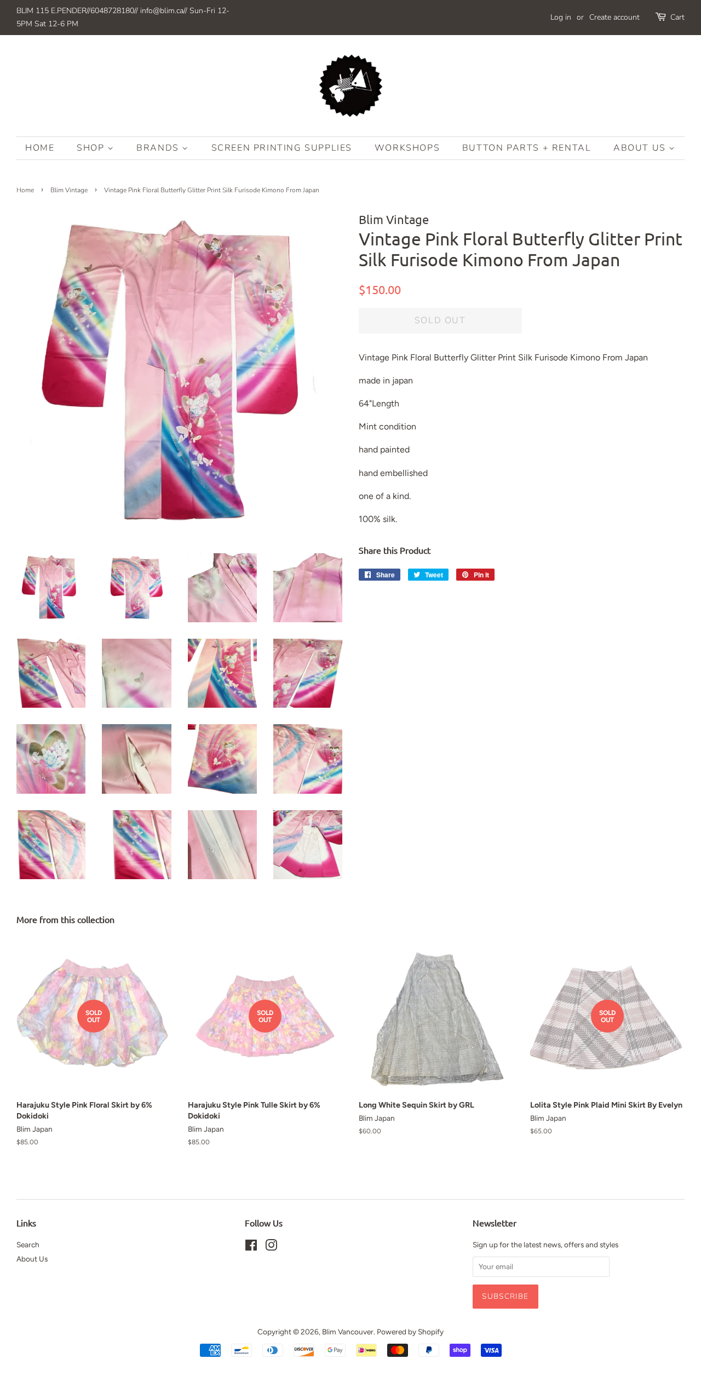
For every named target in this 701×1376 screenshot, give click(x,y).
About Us (641, 148)
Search (27, 1244)
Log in (560, 17)
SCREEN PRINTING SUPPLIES (281, 148)
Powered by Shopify (410, 1331)
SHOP (92, 148)
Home (39, 148)
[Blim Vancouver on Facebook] (251, 1247)
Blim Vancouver (348, 1331)
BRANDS (159, 148)
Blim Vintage (69, 190)
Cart (677, 17)
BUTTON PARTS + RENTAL (526, 148)
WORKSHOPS (407, 148)
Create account (614, 17)
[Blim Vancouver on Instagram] (271, 1247)
